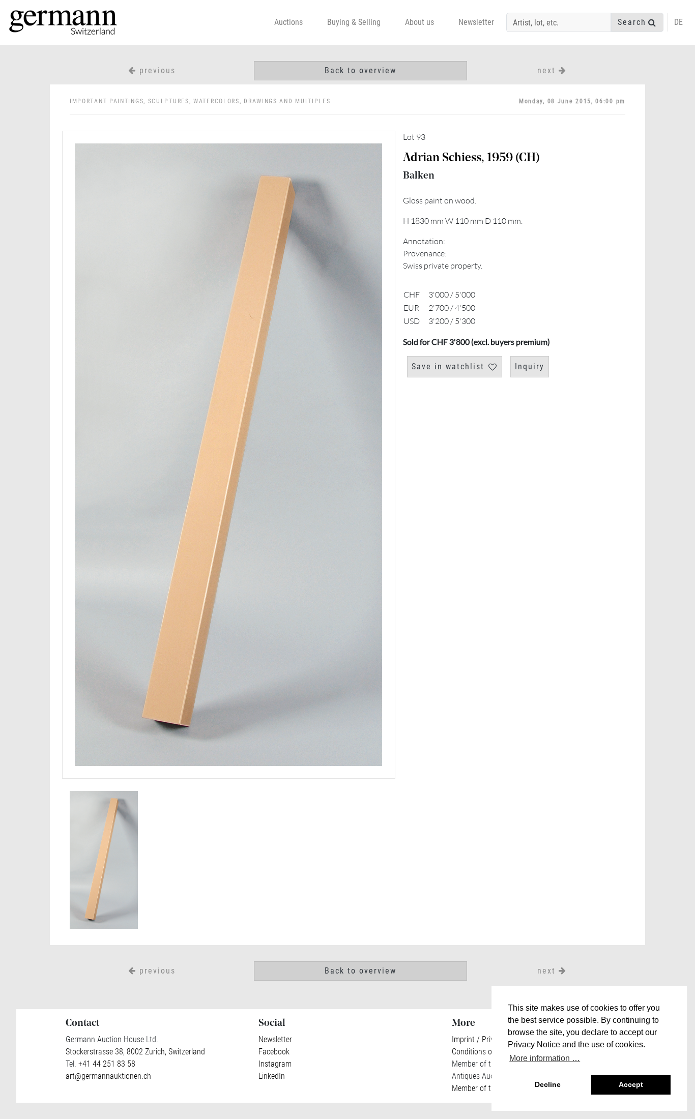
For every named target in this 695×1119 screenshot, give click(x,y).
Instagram (275, 1064)
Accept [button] (631, 1084)
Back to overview (360, 70)
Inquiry (529, 366)
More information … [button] (544, 1058)
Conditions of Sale (481, 1051)
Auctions (288, 22)
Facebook (273, 1051)
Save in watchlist (448, 366)
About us (419, 22)
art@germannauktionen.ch (108, 1076)
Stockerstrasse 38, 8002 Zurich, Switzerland (135, 1051)
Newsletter (476, 22)
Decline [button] (548, 1084)
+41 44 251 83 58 (105, 1064)
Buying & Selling (354, 22)
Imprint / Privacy (478, 1039)
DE (678, 22)
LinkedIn (271, 1076)
